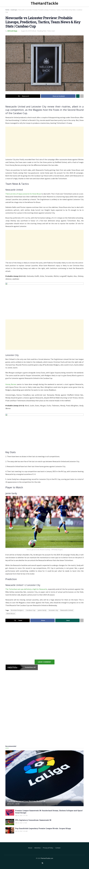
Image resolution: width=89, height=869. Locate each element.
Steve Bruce (11, 613)
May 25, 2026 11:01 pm (21, 815)
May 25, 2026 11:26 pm (13, 804)
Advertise (37, 848)
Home (7, 10)
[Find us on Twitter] (42, 863)
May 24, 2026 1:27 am (21, 823)
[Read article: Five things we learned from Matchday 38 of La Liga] (44, 778)
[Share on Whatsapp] (78, 96)
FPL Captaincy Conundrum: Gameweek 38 (33, 820)
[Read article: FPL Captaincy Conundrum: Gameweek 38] (9, 822)
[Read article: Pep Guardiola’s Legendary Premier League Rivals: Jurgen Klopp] (9, 830)
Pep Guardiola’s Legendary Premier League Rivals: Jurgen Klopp (43, 828)
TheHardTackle (44, 3)
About (30, 848)
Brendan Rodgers (17, 610)
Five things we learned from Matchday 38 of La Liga (26, 801)
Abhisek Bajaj (12, 31)
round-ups (14, 10)
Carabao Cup (30, 610)
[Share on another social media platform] (82, 96)
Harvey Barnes (10, 384)
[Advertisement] (44, 142)
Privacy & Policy (48, 848)
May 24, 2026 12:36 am (21, 831)
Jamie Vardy (42, 610)
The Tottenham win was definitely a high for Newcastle (26, 589)
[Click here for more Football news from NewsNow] (14, 667)
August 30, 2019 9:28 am (28, 31)
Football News (29, 667)
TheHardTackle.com (47, 858)
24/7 (34, 667)
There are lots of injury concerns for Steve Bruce (23, 194)
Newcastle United (66, 610)
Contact (57, 848)
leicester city (53, 610)
